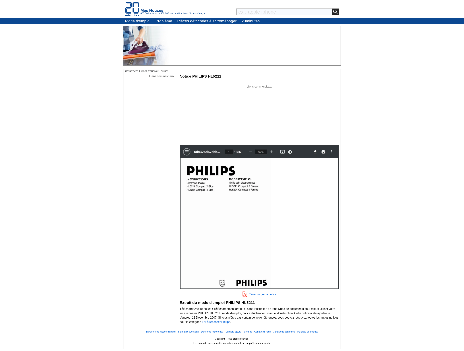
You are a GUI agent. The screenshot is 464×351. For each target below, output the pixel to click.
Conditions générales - (285, 331)
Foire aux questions (188, 331)
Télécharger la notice (262, 294)
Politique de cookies (307, 331)
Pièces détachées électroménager (207, 21)
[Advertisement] (259, 114)
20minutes (251, 21)
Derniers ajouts (233, 331)
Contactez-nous (262, 331)
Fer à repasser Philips (216, 321)
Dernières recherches (212, 331)
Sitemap (247, 331)
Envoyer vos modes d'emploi (161, 331)
